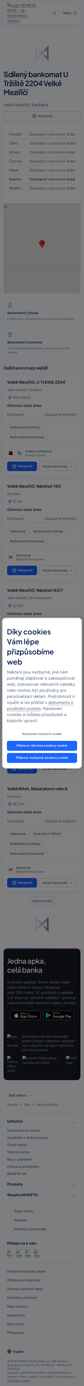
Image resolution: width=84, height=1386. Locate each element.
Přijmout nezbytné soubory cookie (42, 757)
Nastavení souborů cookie (42, 734)
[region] (42, 693)
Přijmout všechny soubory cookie (42, 746)
